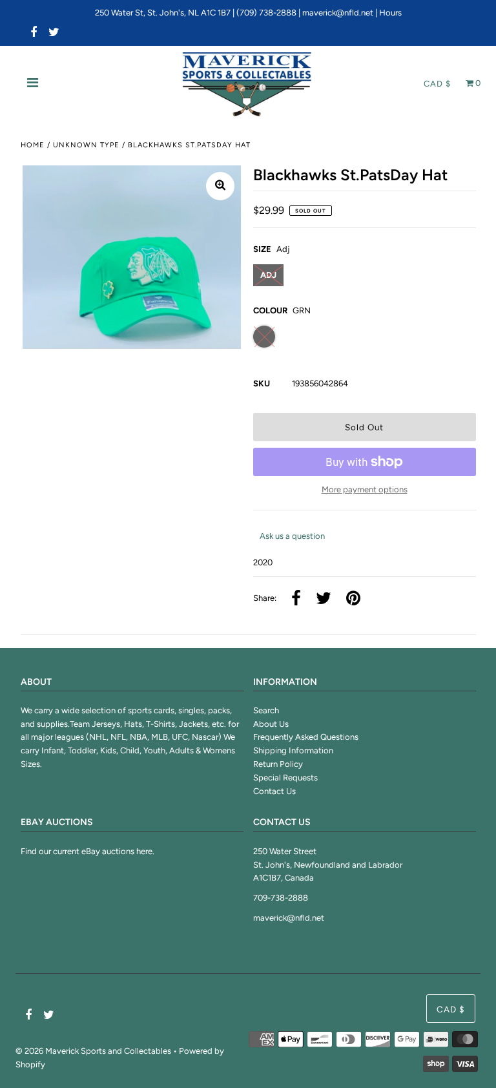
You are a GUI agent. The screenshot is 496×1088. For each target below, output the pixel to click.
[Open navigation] (32, 84)
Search (266, 710)
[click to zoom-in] (220, 186)
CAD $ (437, 84)
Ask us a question (292, 536)
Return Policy (278, 764)
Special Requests (285, 777)
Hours (390, 12)
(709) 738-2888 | (269, 12)
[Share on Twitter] (323, 599)
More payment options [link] (365, 489)
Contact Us (274, 791)
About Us (271, 724)
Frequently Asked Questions (305, 737)
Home (33, 145)
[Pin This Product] (353, 599)
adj (268, 275)
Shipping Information (293, 750)
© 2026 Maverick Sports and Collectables (93, 1051)
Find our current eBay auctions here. (87, 851)
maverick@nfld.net (337, 12)
